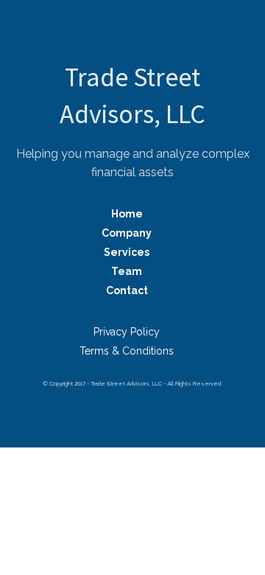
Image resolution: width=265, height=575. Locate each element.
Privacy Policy (126, 332)
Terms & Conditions (127, 351)
